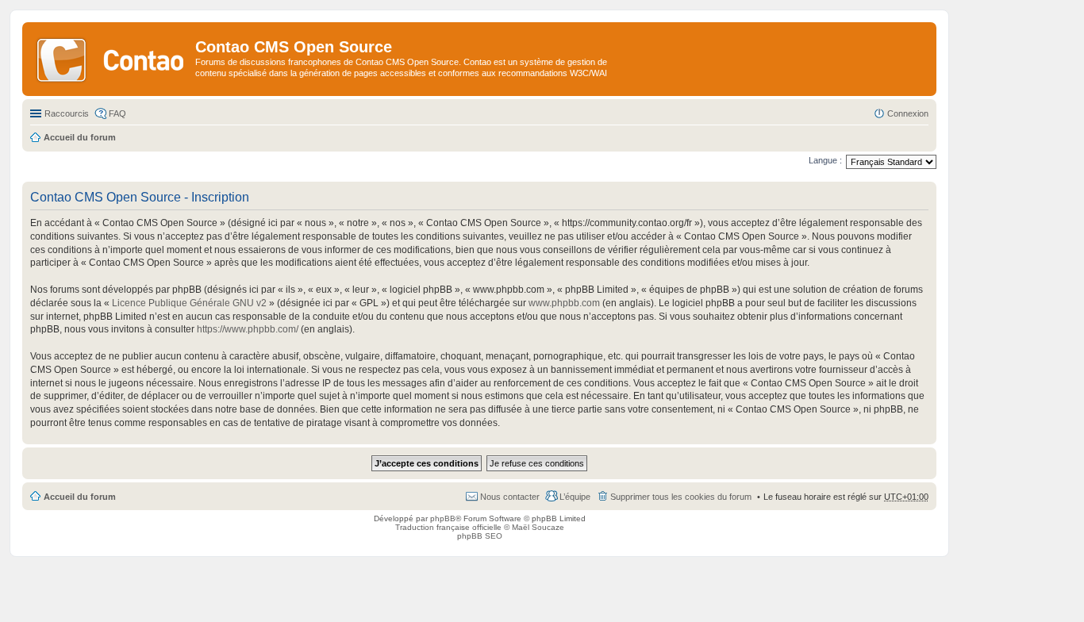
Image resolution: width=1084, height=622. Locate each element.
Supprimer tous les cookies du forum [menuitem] (680, 496)
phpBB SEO (479, 536)
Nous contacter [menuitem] (510, 496)
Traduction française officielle (448, 527)
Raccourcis (66, 113)
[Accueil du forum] (110, 58)
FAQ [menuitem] (117, 113)
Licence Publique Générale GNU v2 (189, 303)
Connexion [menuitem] (907, 113)
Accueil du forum (80, 496)
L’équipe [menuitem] (574, 496)
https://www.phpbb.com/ (247, 329)
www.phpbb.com (564, 303)
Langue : (825, 160)
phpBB (443, 518)
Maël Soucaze (538, 527)
